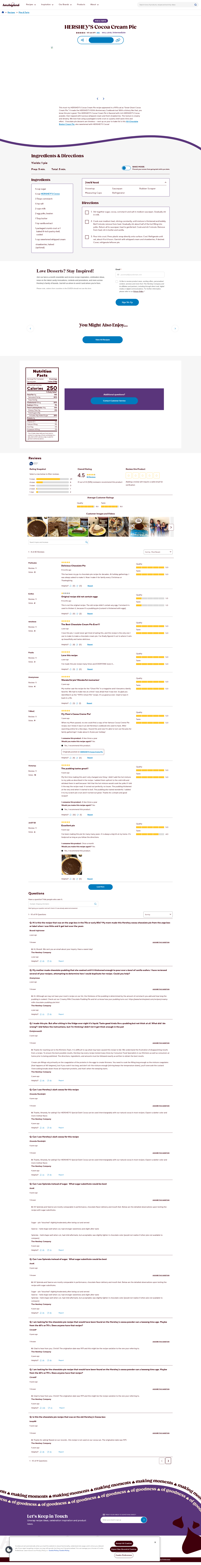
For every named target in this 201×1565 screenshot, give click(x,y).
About (93, 4)
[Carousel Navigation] (100, 98)
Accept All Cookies (124, 1543)
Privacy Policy (138, 291)
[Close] (155, 1542)
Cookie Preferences (163, 1559)
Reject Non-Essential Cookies (123, 1549)
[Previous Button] (30, 328)
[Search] (196, 4)
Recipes (30, 4)
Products (81, 4)
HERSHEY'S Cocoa (50, 194)
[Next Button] (175, 328)
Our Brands (64, 4)
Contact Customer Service (114, 401)
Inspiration (46, 4)
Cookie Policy (54, 1550)
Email (119, 269)
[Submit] (196, 4)
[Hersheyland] (3, 12)
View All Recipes (102, 340)
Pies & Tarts (100, 21)
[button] (126, 168)
